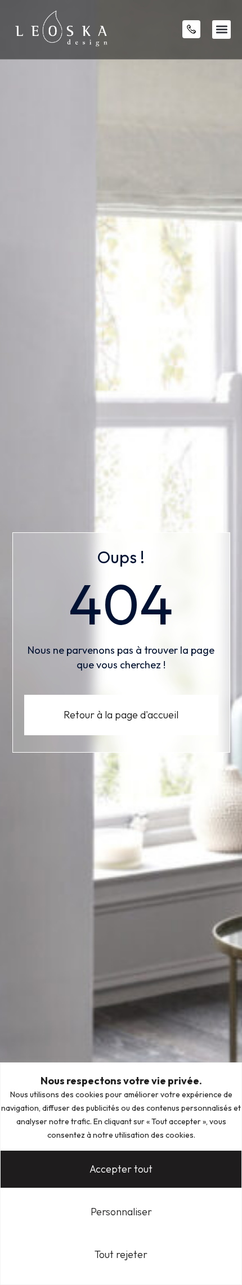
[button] (221, 29)
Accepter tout (121, 1168)
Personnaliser (121, 1211)
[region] (121, 1173)
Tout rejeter (121, 1254)
